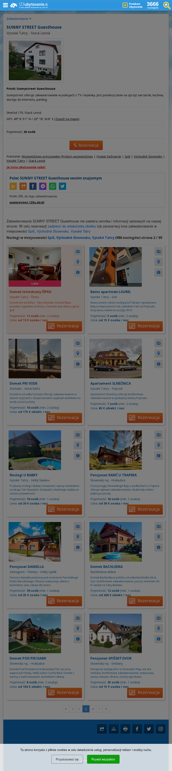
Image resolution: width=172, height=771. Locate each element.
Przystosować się (67, 759)
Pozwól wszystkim (103, 759)
